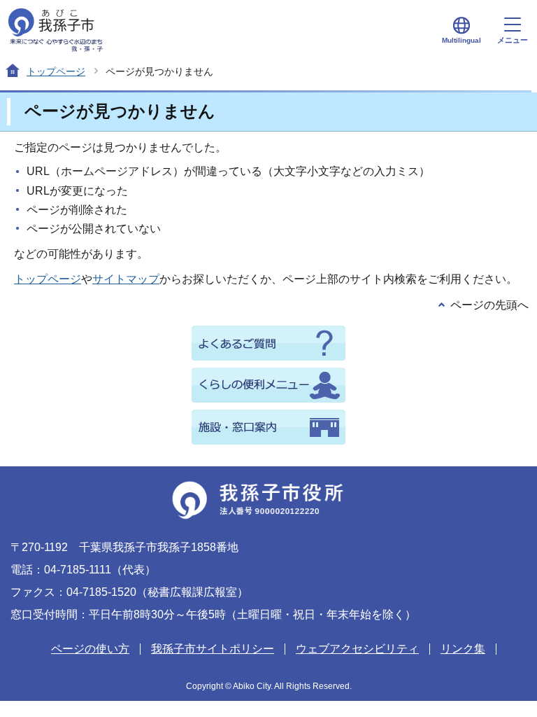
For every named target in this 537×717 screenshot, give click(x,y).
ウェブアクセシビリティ (357, 649)
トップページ (56, 71)
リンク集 (463, 649)
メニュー (512, 40)
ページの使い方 (90, 649)
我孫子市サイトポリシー (212, 649)
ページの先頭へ (489, 305)
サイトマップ (125, 279)
